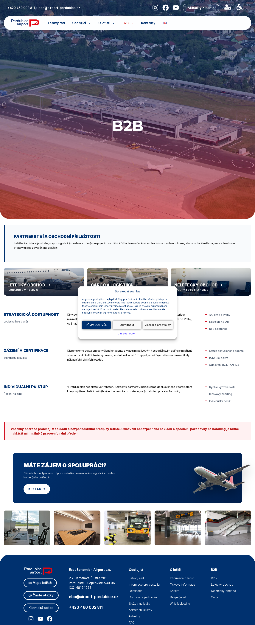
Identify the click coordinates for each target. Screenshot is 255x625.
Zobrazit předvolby (158, 325)
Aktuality (134, 616)
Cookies (122, 333)
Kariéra (174, 591)
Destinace (135, 591)
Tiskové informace (182, 584)
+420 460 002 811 (21, 8)
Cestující (79, 23)
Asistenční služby (140, 610)
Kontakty (148, 23)
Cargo (215, 597)
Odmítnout (127, 325)
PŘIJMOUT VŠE (96, 325)
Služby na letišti (139, 603)
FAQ (132, 622)
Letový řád (56, 23)
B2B (126, 23)
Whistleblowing (180, 603)
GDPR (132, 333)
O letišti (104, 23)
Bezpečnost (178, 597)
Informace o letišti (182, 578)
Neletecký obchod (223, 591)
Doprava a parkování (143, 597)
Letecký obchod (222, 584)
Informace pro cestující (144, 584)
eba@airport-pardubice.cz (59, 8)
